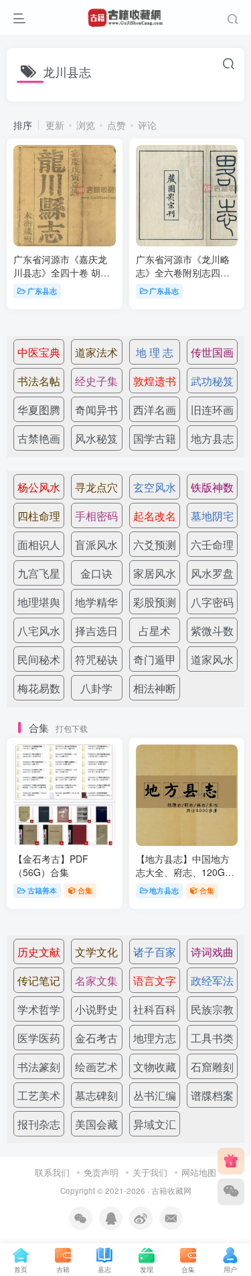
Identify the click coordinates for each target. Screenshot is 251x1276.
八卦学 (96, 688)
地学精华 (96, 602)
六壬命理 (212, 544)
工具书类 (212, 1038)
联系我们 (52, 1172)
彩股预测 (154, 602)
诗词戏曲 (212, 952)
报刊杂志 (38, 1124)
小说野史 (96, 1009)
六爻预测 (154, 544)
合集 (85, 890)
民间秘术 (38, 659)
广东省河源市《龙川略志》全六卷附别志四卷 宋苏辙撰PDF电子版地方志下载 (183, 278)
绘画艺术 (96, 1066)
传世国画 (212, 352)
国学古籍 (154, 438)
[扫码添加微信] (231, 1192)
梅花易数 (38, 688)
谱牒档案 (212, 1095)
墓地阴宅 (212, 515)
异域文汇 (154, 1124)
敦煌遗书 (154, 381)
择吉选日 (96, 630)
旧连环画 (212, 409)
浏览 (85, 125)
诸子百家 (154, 952)
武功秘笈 (212, 381)
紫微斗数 (212, 630)
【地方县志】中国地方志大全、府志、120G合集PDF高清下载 (185, 871)
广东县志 (42, 290)
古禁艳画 (38, 438)
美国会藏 (96, 1124)
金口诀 (96, 573)
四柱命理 (38, 515)
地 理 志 (154, 352)
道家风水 (212, 659)
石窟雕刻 (212, 1066)
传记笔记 (38, 980)
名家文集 (96, 980)
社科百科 (154, 1009)
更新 (55, 125)
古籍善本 (42, 890)
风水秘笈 (96, 438)
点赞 (116, 125)
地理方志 (154, 1038)
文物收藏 (154, 1066)
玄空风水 (154, 487)
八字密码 (212, 602)
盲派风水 (96, 544)
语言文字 (154, 980)
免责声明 (101, 1172)
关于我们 (150, 1172)
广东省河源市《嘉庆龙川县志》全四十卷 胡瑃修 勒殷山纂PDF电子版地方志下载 (61, 278)
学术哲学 (38, 1009)
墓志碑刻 (96, 1095)
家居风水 (154, 573)
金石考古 (96, 1038)
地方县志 (212, 438)
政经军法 (212, 980)
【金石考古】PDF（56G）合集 (50, 865)
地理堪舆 (38, 602)
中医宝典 (38, 352)
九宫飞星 (38, 573)
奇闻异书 (96, 409)
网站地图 (198, 1172)
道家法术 (96, 352)
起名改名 (154, 515)
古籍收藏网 (171, 1190)
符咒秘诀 (96, 659)
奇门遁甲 (154, 659)
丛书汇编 (154, 1095)
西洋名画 (154, 409)
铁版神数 (212, 487)
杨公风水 (38, 487)
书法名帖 (38, 381)
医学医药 (38, 1038)
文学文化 (96, 952)
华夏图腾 (38, 409)
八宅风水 (38, 630)
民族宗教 (212, 1009)
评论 (147, 125)
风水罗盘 (212, 573)
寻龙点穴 (96, 487)
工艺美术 (38, 1095)
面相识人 (38, 544)
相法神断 (154, 688)
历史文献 (38, 952)
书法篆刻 (38, 1066)
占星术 (155, 630)
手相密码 (96, 515)
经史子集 (96, 381)
